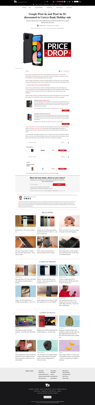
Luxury (51, 4)
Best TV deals (65, 376)
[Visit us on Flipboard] (62, 1)
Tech (37, 4)
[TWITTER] (27, 198)
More (60, 4)
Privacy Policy (55, 190)
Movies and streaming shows (44, 376)
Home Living (46, 4)
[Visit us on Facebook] (53, 1)
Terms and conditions (61, 389)
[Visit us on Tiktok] (64, 1)
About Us (54, 389)
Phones (49, 11)
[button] (47, 149)
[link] (29, 104)
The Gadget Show (59, 7)
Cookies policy (44, 391)
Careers (59, 391)
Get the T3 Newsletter (38, 7)
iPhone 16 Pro (41, 372)
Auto (56, 4)
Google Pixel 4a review (33, 126)
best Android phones (51, 173)
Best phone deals (66, 372)
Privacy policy (37, 391)
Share (28, 71)
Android (27, 89)
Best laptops (53, 372)
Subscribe (76, 1)
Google (38, 74)
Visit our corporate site (60, 401)
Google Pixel (30, 74)
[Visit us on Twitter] (55, 1)
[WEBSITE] (28, 198)
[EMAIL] (30, 198)
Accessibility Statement (34, 389)
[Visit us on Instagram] (61, 1)
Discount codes (66, 378)
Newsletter (67, 71)
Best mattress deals (66, 374)
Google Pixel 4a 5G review (36, 128)
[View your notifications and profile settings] (72, 2)
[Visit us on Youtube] (59, 1)
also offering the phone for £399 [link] (56, 121)
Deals (30, 7)
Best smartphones (54, 376)
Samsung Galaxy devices (44, 374)
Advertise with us (52, 391)
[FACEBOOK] (25, 198)
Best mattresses (54, 378)
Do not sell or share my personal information (47, 393)
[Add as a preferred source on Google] (47, 397)
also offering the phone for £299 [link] (56, 108)
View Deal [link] (62, 150)
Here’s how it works (61, 28)
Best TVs (52, 374)
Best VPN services (42, 378)
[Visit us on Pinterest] (57, 1)
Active (40, 4)
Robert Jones (43, 25)
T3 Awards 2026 (49, 7)
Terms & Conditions (48, 190)
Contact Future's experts (45, 389)
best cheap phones (61, 74)
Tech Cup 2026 (69, 7)
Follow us (61, 71)
